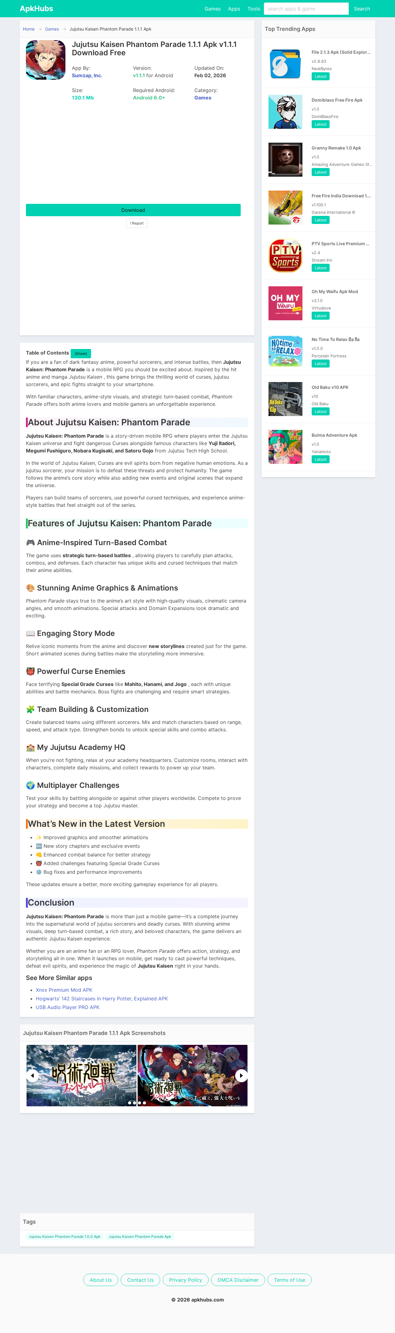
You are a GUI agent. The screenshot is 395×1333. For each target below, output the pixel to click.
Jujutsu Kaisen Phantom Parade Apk (140, 1236)
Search (362, 9)
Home (29, 29)
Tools (253, 9)
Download (133, 210)
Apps (234, 9)
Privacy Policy (185, 1280)
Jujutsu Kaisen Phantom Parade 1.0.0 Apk (65, 1236)
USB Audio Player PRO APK (67, 1007)
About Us (101, 1280)
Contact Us (140, 1280)
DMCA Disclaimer (238, 1280)
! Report (136, 223)
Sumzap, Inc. (87, 75)
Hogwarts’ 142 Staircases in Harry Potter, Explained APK (102, 998)
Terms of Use (289, 1280)
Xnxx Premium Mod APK (64, 990)
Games (213, 9)
